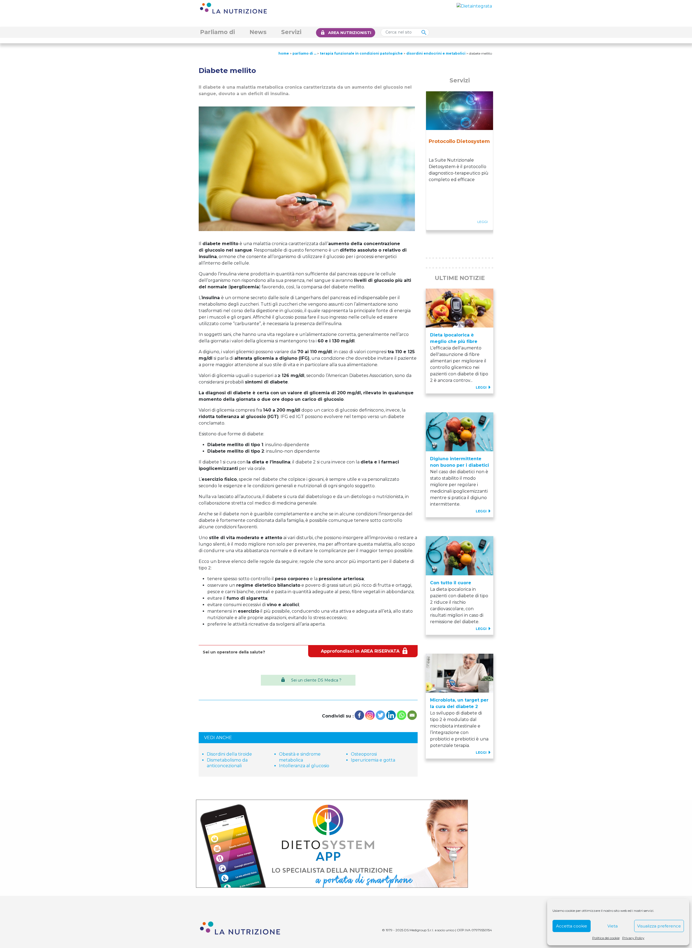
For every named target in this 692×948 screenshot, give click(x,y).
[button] (431, 239)
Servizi (291, 31)
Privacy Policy (633, 938)
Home (283, 53)
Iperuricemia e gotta (373, 760)
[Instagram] (370, 715)
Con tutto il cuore (450, 582)
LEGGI (481, 387)
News (258, 31)
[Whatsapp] (401, 715)
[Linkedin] (391, 715)
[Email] (412, 715)
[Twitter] (380, 715)
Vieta (612, 926)
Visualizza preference (659, 926)
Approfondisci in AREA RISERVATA (360, 651)
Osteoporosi (364, 754)
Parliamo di (217, 31)
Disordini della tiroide (229, 754)
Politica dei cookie (606, 938)
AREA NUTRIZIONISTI (349, 32)
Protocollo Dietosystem (459, 141)
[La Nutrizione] (233, 7)
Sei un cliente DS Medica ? (316, 680)
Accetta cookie (571, 926)
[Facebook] (359, 715)
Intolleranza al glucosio (304, 765)
